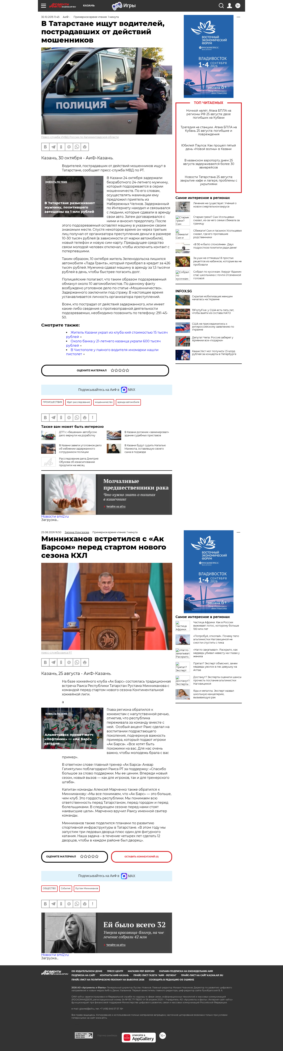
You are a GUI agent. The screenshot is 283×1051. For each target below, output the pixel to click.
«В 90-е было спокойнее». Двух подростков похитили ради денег (215, 246)
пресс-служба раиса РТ (56, 652)
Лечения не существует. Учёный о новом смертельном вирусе (215, 205)
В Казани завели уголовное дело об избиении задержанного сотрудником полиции (80, 449)
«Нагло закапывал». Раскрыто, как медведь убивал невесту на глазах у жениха (216, 653)
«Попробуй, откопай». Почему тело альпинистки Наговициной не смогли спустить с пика (216, 639)
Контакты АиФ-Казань (114, 975)
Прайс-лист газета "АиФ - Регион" (154, 975)
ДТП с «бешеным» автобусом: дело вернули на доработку (78, 433)
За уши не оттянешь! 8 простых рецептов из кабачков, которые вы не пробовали (217, 261)
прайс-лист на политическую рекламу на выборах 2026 (107, 979)
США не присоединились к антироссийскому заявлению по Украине (213, 326)
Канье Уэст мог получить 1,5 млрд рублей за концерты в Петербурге (214, 353)
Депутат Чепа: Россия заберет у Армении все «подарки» (212, 339)
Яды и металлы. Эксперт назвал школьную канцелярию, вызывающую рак (213, 694)
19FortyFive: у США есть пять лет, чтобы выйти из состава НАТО (213, 312)
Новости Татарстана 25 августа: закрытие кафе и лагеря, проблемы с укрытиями (208, 180)
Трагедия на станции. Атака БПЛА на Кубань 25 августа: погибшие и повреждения (209, 131)
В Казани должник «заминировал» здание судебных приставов (147, 433)
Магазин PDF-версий (141, 971)
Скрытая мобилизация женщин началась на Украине (212, 298)
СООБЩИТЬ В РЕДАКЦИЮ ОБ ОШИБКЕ (171, 979)
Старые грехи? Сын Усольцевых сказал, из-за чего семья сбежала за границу (216, 220)
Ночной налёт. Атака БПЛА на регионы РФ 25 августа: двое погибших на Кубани (208, 114)
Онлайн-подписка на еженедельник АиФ (186, 971)
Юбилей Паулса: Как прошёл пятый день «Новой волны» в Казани (208, 147)
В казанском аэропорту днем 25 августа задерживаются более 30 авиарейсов (208, 164)
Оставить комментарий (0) (142, 856)
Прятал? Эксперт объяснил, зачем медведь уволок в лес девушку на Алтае (215, 667)
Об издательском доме (86, 971)
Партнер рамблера (107, 1035)
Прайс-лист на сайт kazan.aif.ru (202, 975)
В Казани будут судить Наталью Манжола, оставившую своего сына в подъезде (145, 449)
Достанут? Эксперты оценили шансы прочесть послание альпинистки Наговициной (217, 680)
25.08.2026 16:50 (51, 532)
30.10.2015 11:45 (50, 16)
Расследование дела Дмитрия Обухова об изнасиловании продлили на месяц (78, 462)
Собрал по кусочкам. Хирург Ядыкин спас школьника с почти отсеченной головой (217, 275)
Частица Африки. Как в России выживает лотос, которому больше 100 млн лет (216, 625)
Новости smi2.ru (55, 516)
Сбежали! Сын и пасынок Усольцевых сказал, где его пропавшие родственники (217, 234)
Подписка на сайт (83, 975)
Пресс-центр (115, 971)
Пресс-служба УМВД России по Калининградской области (80, 137)
